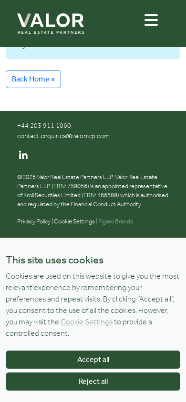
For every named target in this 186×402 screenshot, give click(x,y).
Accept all (93, 359)
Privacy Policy (34, 221)
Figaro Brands (115, 221)
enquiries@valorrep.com (75, 136)
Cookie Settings (74, 221)
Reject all (93, 381)
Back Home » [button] (33, 78)
